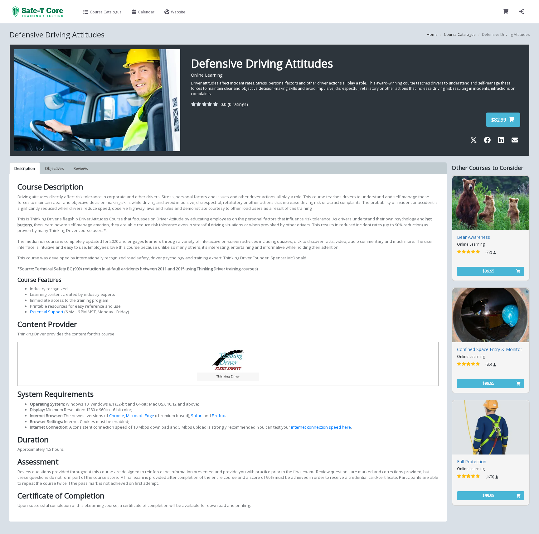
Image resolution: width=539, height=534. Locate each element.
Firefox (218, 415)
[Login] (522, 11)
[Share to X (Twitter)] (474, 141)
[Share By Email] (515, 141)
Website (177, 12)
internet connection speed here (321, 427)
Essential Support (47, 312)
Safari (196, 415)
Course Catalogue (105, 12)
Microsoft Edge (140, 415)
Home (432, 34)
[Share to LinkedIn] (502, 141)
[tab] (24, 168)
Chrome (116, 415)
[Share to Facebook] (488, 141)
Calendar (145, 12)
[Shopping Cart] (506, 11)
